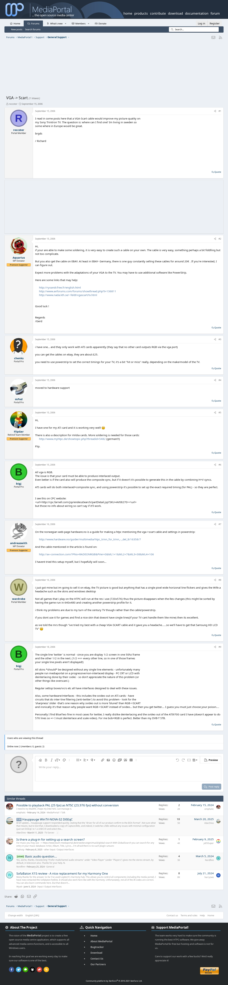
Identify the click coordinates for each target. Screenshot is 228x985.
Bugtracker (97, 947)
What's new (56, 23)
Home (17, 23)
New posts (16, 29)
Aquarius (19, 257)
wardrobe (18, 599)
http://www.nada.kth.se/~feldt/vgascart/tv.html (68, 295)
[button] (65, 23)
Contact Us (96, 958)
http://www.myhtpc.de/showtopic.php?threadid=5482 (72, 439)
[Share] (215, 111)
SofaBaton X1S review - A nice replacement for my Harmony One (62, 873)
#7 (220, 524)
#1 (220, 111)
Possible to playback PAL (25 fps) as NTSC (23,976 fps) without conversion (67, 805)
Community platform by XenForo (114, 980)
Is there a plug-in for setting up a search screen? (50, 839)
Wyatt (19, 886)
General (50, 866)
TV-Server (49, 832)
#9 (220, 646)
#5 (220, 412)
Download (96, 952)
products (141, 13)
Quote (217, 171)
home (127, 13)
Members (80, 23)
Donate (102, 23)
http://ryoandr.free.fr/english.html (60, 287)
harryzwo (209, 877)
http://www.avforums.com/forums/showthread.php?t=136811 (77, 291)
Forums (35, 23)
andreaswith (18, 543)
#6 (220, 464)
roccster (13, 103)
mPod (19, 399)
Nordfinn (20, 866)
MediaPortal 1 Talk (56, 812)
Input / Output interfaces (49, 886)
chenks (19, 358)
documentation (196, 13)
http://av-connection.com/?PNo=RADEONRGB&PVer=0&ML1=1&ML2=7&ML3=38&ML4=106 (96, 554)
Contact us (172, 915)
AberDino (21, 832)
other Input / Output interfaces (59, 849)
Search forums (32, 29)
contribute (158, 13)
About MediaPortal (101, 941)
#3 (220, 339)
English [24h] (32, 915)
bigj (18, 483)
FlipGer (19, 431)
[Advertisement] (113, 68)
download (175, 13)
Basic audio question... (41, 856)
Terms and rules (189, 915)
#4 (220, 380)
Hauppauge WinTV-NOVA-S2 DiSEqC (47, 819)
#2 (220, 238)
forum (215, 13)
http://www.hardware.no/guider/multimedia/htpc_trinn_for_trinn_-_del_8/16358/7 (90, 539)
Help (202, 915)
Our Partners (98, 964)
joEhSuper (209, 843)
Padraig (20, 849)
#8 (220, 579)
